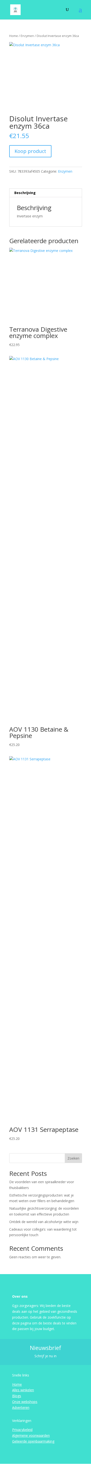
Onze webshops (24, 1401)
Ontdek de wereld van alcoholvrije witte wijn (43, 1221)
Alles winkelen (23, 1390)
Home (13, 36)
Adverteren (20, 1407)
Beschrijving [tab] (25, 192)
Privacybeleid (22, 1429)
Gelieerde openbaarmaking (33, 1441)
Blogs (16, 1395)
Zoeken (73, 1158)
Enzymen (27, 36)
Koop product (30, 151)
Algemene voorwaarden (31, 1435)
